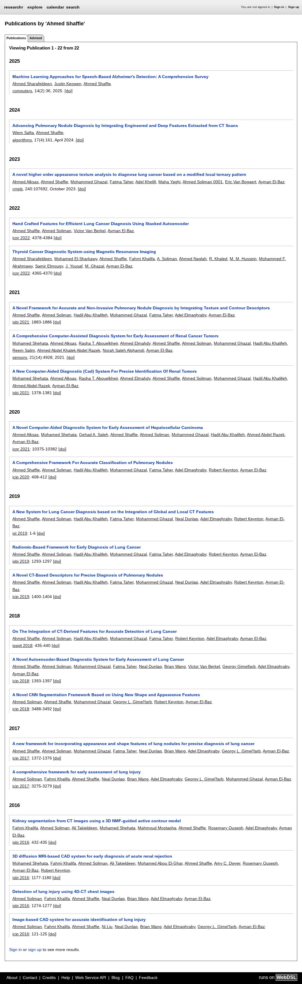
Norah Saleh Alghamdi (123, 350)
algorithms (22, 140)
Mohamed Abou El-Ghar (160, 863)
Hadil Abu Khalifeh (91, 315)
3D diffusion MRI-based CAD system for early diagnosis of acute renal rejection (92, 856)
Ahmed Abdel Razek (31, 385)
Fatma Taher (121, 181)
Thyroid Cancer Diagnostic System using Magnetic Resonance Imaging (84, 251)
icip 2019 (20, 596)
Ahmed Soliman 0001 (203, 181)
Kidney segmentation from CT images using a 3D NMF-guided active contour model (96, 820)
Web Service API (90, 977)
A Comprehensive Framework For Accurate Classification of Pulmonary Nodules (92, 462)
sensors (19, 357)
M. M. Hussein (243, 258)
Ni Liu (107, 926)
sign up (35, 949)
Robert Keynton (223, 470)
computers (22, 90)
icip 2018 (20, 680)
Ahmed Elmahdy (135, 343)
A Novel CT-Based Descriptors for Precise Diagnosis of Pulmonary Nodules (87, 575)
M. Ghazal (94, 266)
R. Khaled (218, 258)
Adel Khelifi (145, 181)
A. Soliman (167, 258)
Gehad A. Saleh (93, 434)
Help (65, 977)
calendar (55, 7)
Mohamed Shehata (30, 343)
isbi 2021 (20, 322)
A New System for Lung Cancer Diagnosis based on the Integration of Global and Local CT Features (113, 511)
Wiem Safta (23, 132)
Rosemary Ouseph (225, 827)
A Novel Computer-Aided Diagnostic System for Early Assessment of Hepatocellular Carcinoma (107, 427)
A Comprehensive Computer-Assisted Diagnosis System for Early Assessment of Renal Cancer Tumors (115, 335)
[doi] (69, 90)
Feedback (148, 977)
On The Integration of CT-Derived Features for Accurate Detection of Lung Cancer (94, 631)
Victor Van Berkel (90, 230)
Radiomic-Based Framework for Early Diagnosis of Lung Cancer (76, 547)
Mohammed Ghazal (88, 181)
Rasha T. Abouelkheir (98, 343)
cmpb (17, 188)
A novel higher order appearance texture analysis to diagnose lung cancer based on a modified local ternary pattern (129, 174)
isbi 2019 (20, 561)
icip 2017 (20, 758)
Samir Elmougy (49, 266)
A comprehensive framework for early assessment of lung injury (76, 772)
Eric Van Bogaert (240, 181)
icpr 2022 (21, 237)
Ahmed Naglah (193, 258)
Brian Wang (175, 666)
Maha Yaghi (169, 181)
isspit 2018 (22, 645)
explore (34, 7)
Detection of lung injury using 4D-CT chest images (63, 891)
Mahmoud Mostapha (157, 827)
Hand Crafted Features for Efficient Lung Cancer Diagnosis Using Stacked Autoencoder (100, 223)
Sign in (279, 7)
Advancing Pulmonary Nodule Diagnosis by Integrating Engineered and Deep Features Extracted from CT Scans (125, 125)
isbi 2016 (20, 842)
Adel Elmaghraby (190, 315)
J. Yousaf (74, 266)
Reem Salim (23, 350)
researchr (13, 7)
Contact (30, 977)
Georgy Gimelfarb (239, 666)
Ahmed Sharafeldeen (32, 83)
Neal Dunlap (186, 518)
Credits (49, 977)
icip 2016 (20, 934)
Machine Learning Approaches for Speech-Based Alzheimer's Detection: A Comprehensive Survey (110, 76)
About (11, 977)
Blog (115, 977)
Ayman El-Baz (271, 181)
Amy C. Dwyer (227, 863)
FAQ (129, 977)
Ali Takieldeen (84, 827)
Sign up (293, 7)
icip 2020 (20, 477)
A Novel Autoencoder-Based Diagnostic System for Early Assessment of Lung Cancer (98, 659)
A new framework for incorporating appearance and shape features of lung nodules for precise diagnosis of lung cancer (133, 743)
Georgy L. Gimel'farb (132, 701)
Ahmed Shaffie (97, 83)
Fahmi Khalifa (142, 258)
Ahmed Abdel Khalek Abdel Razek (68, 350)
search (73, 7)
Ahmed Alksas (25, 181)
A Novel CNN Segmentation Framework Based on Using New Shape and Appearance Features (106, 694)
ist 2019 (19, 533)
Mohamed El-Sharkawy (75, 258)
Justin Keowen (67, 83)
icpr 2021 (21, 449)
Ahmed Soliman (56, 230)
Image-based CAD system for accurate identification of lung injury (79, 919)
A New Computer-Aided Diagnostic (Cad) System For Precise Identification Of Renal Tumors (104, 371)
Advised (35, 38)
